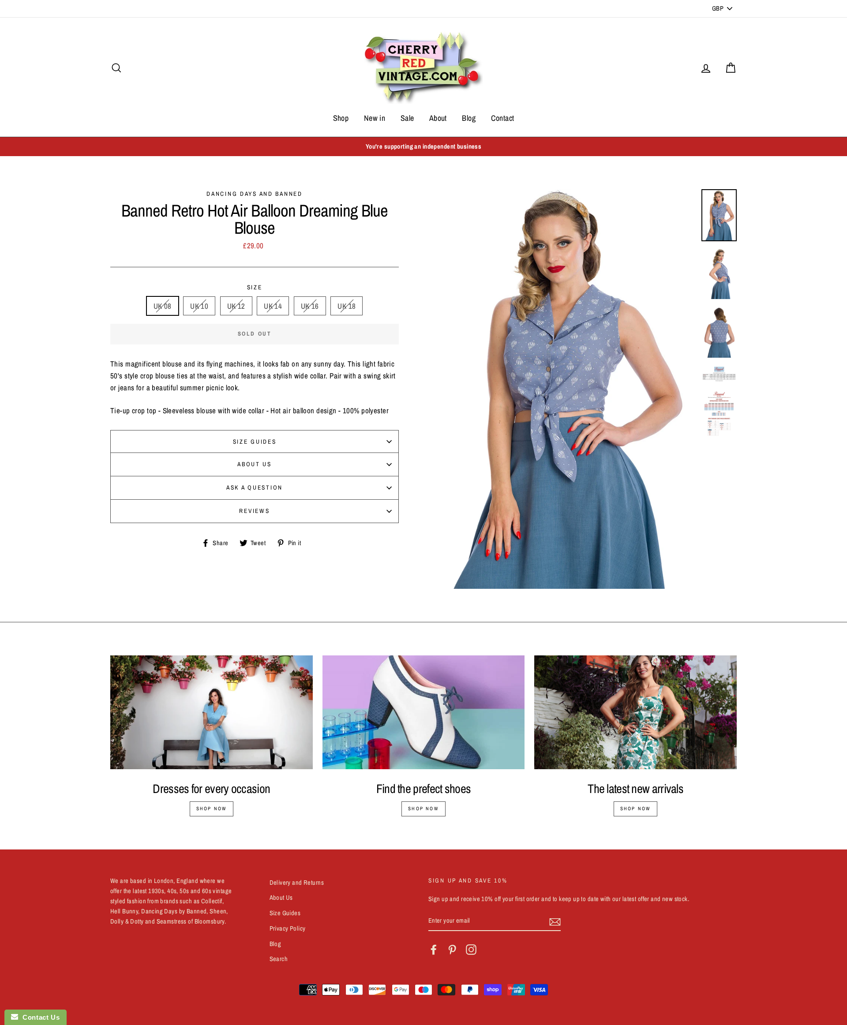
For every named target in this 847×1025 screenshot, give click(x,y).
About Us (254, 464)
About (438, 117)
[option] (423, 147)
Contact (502, 117)
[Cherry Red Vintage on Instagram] (471, 949)
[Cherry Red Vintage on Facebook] (433, 949)
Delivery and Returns (297, 882)
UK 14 (273, 306)
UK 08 (163, 306)
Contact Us (39, 1017)
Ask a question (254, 487)
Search (279, 958)
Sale (407, 117)
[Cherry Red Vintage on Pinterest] (452, 949)
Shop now (211, 808)
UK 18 (346, 306)
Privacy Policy (288, 928)
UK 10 (199, 306)
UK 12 (236, 306)
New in (375, 117)
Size (254, 287)
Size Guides (255, 441)
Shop (341, 117)
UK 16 (310, 306)
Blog (469, 117)
